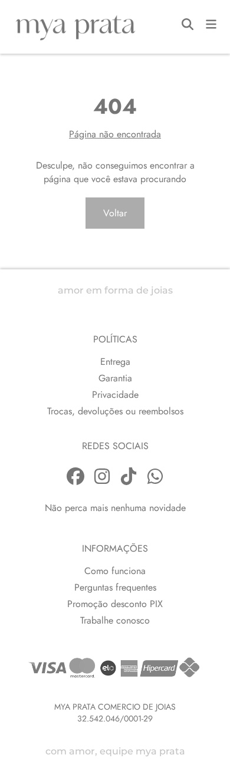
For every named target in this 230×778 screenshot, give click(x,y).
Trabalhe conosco (115, 620)
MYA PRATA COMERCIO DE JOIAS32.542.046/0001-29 (115, 712)
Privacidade (115, 394)
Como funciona (115, 571)
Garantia (115, 378)
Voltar (115, 213)
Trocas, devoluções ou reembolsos (115, 411)
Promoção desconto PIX (115, 604)
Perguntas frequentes (115, 587)
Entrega (115, 361)
